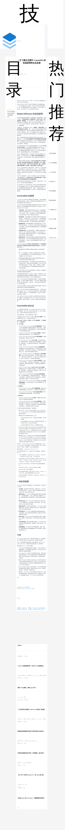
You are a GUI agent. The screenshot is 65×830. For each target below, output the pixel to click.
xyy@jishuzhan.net (28, 588)
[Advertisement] (10, 144)
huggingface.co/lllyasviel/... (30, 449)
